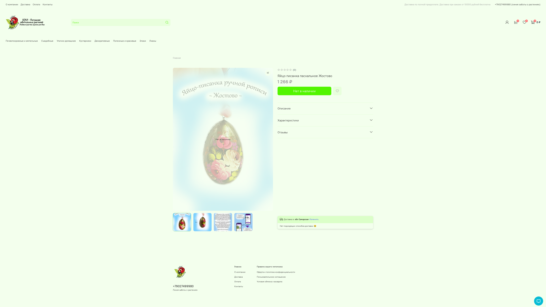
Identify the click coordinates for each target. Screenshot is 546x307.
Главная (177, 57)
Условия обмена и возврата (269, 281)
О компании (12, 4)
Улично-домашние (66, 40)
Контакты (47, 4)
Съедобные (47, 40)
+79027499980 (183, 286)
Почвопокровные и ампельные (22, 40)
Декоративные (102, 40)
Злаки (143, 40)
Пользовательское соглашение (271, 277)
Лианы (152, 40)
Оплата (36, 4)
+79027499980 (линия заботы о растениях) (517, 4)
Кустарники (85, 40)
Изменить (313, 219)
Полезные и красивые (124, 40)
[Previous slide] (177, 139)
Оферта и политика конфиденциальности (276, 272)
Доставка (25, 4)
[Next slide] (268, 139)
